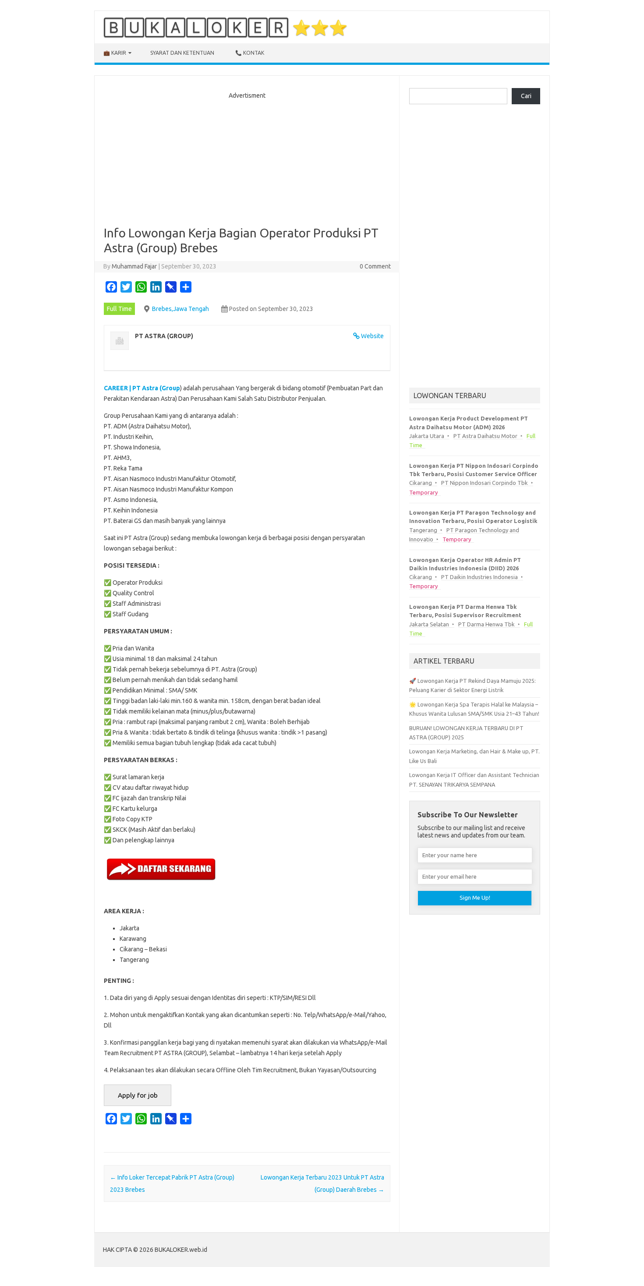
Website (372, 335)
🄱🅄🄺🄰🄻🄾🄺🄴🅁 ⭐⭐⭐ (225, 27)
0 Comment (375, 266)
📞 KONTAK (249, 53)
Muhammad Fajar (134, 266)
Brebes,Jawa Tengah (180, 308)
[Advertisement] (247, 160)
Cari (526, 95)
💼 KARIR (114, 53)
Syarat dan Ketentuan (182, 53)
